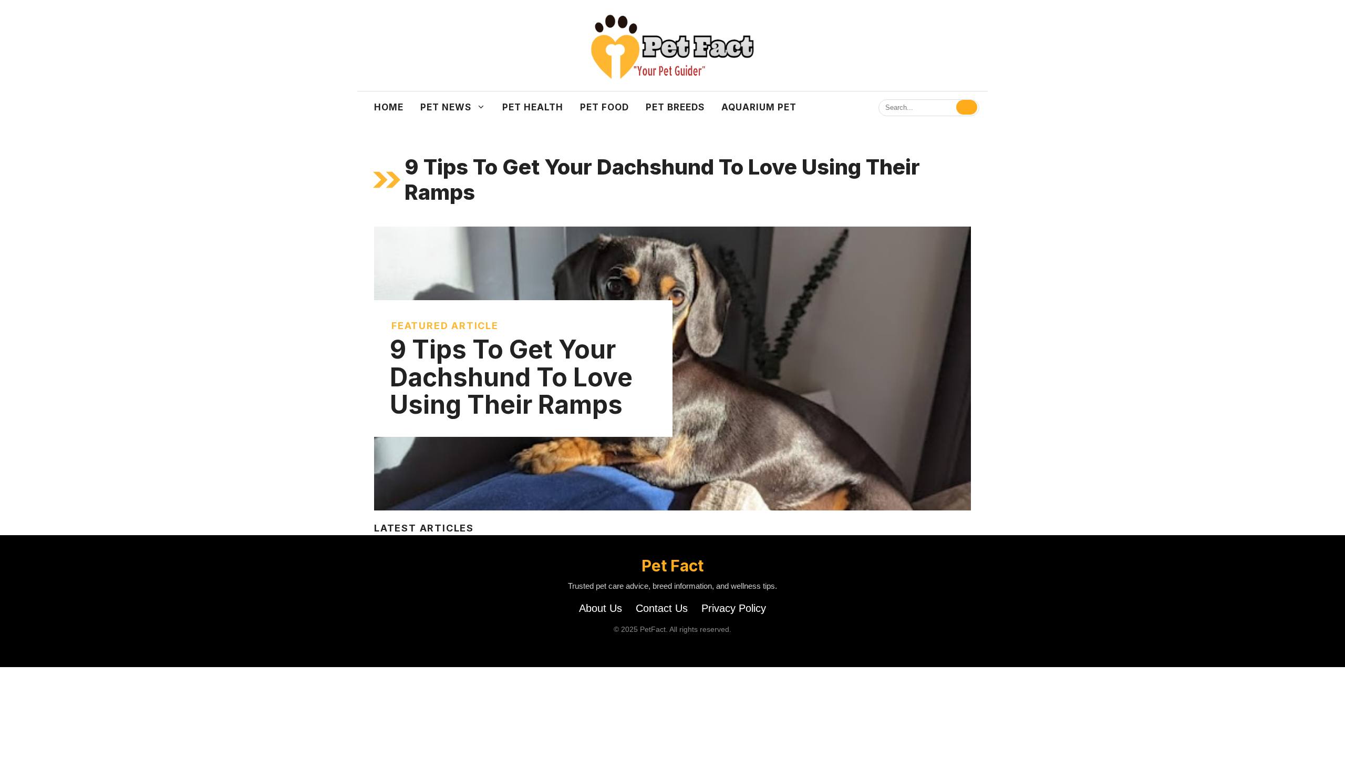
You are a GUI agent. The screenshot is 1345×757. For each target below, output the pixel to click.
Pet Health (532, 107)
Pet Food (604, 107)
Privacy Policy (733, 608)
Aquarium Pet (758, 107)
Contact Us (662, 608)
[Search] (966, 107)
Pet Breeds (675, 107)
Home (389, 107)
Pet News (445, 107)
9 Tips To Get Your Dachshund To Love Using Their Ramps (511, 377)
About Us (600, 608)
